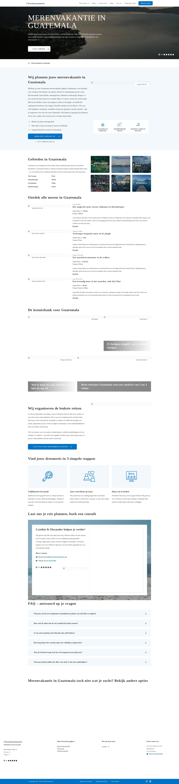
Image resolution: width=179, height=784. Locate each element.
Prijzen (94, 3)
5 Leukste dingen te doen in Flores (52, 347)
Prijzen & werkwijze (62, 751)
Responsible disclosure (102, 781)
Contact (6, 754)
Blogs (111, 3)
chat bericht (52, 560)
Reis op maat (83, 3)
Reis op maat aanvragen (63, 746)
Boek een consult (145, 3)
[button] (112, 226)
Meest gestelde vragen (9, 749)
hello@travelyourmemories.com (57, 557)
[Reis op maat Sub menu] (88, 3)
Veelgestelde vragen (130, 3)
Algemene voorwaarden (86, 781)
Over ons (119, 3)
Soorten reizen (103, 3)
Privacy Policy (115, 781)
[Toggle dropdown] (108, 746)
